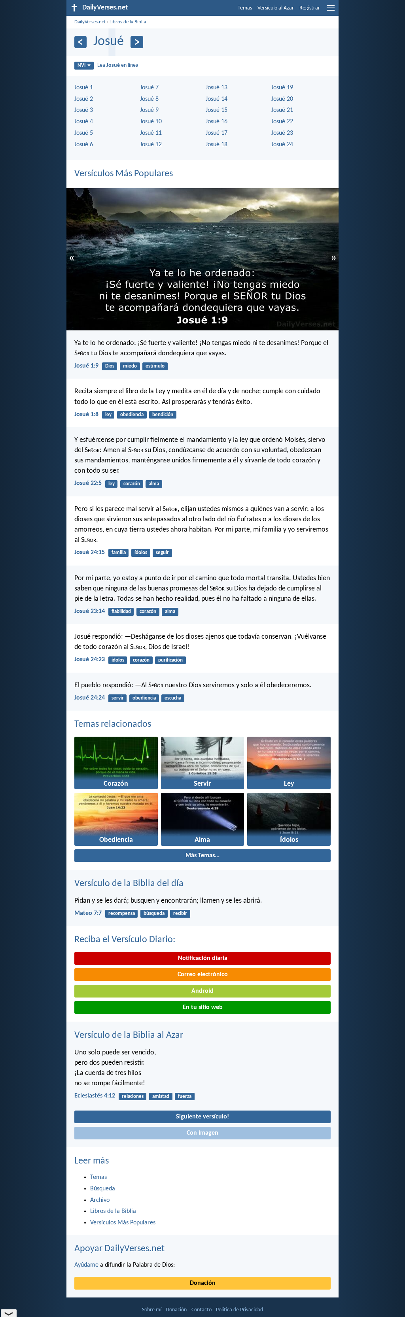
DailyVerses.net (90, 22)
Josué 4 (83, 122)
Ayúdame (86, 1265)
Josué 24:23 (89, 659)
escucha (173, 698)
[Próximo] (137, 42)
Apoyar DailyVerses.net (119, 1249)
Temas (245, 8)
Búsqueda (102, 1189)
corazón (131, 484)
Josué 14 (216, 99)
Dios (109, 366)
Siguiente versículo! (202, 1117)
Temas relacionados (112, 724)
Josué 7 (149, 88)
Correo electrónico (203, 974)
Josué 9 (149, 110)
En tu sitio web (203, 1007)
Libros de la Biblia (128, 22)
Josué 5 (83, 133)
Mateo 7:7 (88, 913)
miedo (130, 366)
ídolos (140, 552)
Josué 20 (282, 99)
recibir (180, 913)
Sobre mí (151, 1310)
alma (154, 484)
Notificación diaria (202, 958)
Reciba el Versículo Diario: (124, 940)
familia (119, 552)
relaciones (133, 1096)
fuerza (184, 1096)
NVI (81, 65)
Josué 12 (151, 144)
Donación (203, 1283)
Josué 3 (83, 110)
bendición (162, 414)
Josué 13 (216, 88)
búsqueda (154, 913)
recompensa (121, 913)
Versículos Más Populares (123, 174)
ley (108, 414)
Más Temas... (202, 855)
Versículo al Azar (275, 8)
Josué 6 (83, 144)
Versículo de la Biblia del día (129, 883)
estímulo (155, 366)
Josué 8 (149, 99)
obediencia (132, 414)
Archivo (100, 1200)
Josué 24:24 (89, 698)
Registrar (309, 8)
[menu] (331, 11)
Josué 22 (282, 122)
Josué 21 (282, 110)
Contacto (201, 1310)
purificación (170, 660)
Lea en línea (117, 65)
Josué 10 (151, 122)
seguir (162, 552)
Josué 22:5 (88, 483)
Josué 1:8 (86, 414)
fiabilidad (121, 611)
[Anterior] (80, 42)
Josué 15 (216, 110)
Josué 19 (282, 88)
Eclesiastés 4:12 (94, 1096)
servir (118, 698)
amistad (160, 1096)
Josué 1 (83, 88)
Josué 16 (216, 122)
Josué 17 (216, 133)
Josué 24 (282, 144)
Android (202, 991)
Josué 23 (282, 133)
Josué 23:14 (89, 611)
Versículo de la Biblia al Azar (128, 1035)
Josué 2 (83, 99)
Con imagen (202, 1133)
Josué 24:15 (89, 552)
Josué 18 (216, 144)
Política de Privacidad (239, 1310)
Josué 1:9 (86, 366)
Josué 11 (151, 133)
